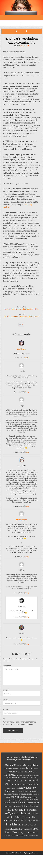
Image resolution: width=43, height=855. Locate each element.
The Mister (14, 824)
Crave (11, 771)
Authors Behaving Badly (27, 765)
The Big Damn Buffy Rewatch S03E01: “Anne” (21, 316)
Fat (30, 775)
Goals (21, 324)
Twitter (26, 833)
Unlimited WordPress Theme (15, 853)
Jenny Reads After (15, 794)
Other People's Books (15, 802)
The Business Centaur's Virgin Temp (21, 818)
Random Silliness (20, 806)
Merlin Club (18, 796)
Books (29, 768)
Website (6, 709)
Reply (27, 358)
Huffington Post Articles (27, 777)
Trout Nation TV (26, 829)
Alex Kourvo (21, 349)
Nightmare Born (22, 800)
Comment (7, 666)
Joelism (26, 794)
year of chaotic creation (32, 835)
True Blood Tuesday (21, 830)
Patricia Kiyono (8, 806)
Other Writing (33, 802)
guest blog (35, 775)
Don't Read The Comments (21, 775)
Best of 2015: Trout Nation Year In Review (21, 309)
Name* (5, 690)
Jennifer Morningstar (13, 788)
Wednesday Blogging (17, 835)
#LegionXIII (10, 764)
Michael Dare (21, 520)
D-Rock (16, 772)
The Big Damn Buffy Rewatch (21, 811)
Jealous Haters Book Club (24, 784)
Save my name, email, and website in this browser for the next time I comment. (20, 723)
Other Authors (32, 800)
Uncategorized (24, 45)
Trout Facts (16, 829)
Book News (21, 768)
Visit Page (21, 7)
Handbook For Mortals (11, 777)
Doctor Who (24, 772)
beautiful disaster (11, 769)
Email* (5, 700)
